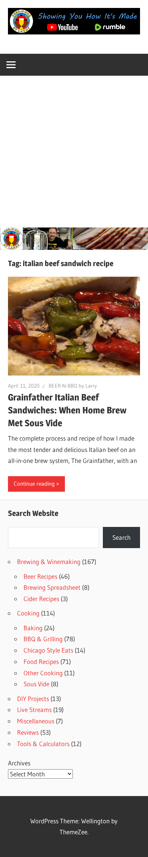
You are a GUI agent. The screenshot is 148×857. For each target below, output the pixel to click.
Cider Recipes (41, 599)
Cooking (28, 613)
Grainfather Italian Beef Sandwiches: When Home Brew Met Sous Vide (67, 410)
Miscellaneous (35, 721)
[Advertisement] (74, 150)
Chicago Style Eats (48, 650)
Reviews (28, 732)
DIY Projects (33, 699)
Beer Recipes (40, 576)
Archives (19, 763)
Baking (33, 628)
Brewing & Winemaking (48, 562)
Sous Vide (36, 684)
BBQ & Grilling (43, 639)
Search (121, 537)
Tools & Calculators (43, 744)
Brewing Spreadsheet (52, 587)
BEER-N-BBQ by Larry (73, 385)
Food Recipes (41, 661)
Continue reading (34, 483)
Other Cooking (43, 673)
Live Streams (34, 710)
